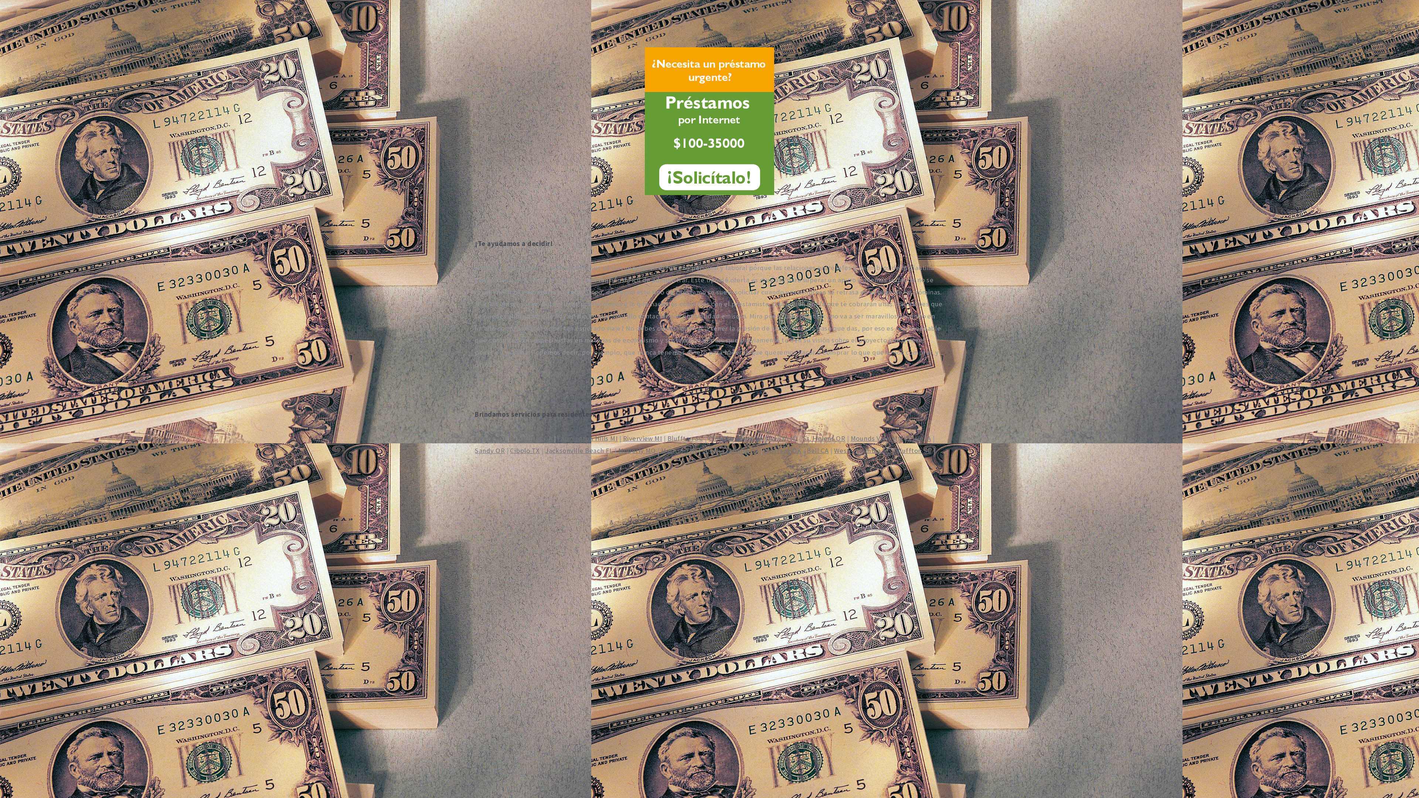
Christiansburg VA (735, 438)
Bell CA (817, 450)
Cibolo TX (525, 450)
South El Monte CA (730, 450)
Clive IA (919, 438)
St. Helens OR (824, 438)
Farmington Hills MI (587, 438)
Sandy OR (490, 450)
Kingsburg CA (531, 438)
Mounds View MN (877, 438)
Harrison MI (679, 450)
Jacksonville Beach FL (579, 450)
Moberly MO (637, 450)
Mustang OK (783, 450)
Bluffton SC (685, 438)
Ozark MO (490, 438)
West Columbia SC (862, 450)
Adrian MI (783, 438)
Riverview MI (642, 438)
